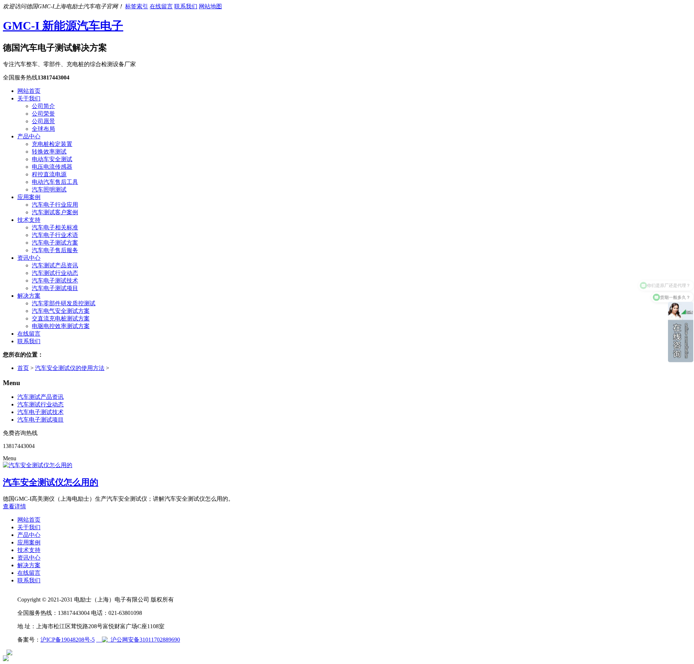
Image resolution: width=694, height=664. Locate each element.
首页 (23, 368)
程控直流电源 (49, 174)
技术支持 (28, 220)
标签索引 (136, 6)
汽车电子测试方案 (55, 243)
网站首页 (28, 91)
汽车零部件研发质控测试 (63, 303)
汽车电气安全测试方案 (61, 311)
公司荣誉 (43, 114)
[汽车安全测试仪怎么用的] (37, 465)
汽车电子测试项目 (55, 288)
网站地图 (210, 6)
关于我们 (28, 98)
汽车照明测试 (49, 189)
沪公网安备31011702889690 (144, 640)
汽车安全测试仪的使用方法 (69, 368)
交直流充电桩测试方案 (61, 318)
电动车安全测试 (52, 159)
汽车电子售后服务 (55, 250)
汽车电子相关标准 (55, 227)
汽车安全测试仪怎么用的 (50, 482)
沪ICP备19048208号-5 (67, 640)
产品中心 (28, 136)
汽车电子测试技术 (55, 280)
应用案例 (28, 197)
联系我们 (185, 6)
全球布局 (43, 129)
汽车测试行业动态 (55, 273)
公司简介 (43, 106)
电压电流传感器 (52, 167)
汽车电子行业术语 (55, 235)
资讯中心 (28, 258)
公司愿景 (43, 121)
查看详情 (14, 506)
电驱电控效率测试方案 (61, 326)
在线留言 (161, 6)
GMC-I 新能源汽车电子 (63, 25)
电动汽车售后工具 (55, 182)
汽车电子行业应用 (55, 205)
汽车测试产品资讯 (55, 265)
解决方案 (28, 296)
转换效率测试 (49, 151)
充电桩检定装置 (52, 144)
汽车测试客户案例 (55, 212)
